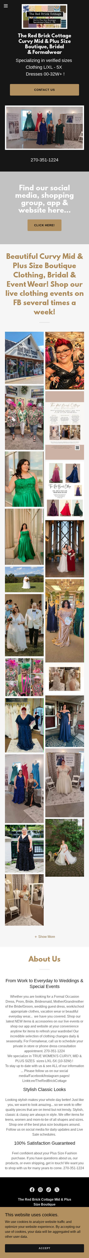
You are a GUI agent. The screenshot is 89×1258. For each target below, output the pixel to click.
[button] (8, 6)
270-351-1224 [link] (44, 159)
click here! (44, 225)
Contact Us (44, 89)
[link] (44, 5)
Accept (44, 1248)
